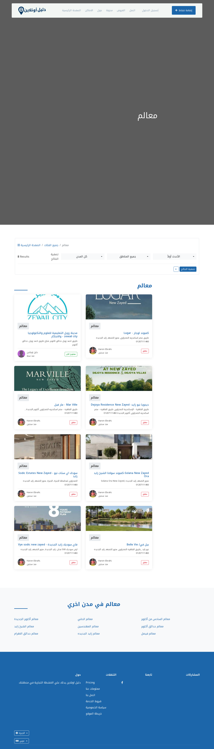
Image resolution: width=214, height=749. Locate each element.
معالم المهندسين (88, 626)
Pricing (90, 682)
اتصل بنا (90, 695)
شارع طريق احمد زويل (39, 341)
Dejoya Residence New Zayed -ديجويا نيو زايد (120, 404)
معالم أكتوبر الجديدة (26, 619)
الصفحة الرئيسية (71, 10)
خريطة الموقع (94, 713)
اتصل (132, 10)
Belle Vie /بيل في (138, 544)
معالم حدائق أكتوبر (152, 626)
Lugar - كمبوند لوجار (136, 333)
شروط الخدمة (93, 701)
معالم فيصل (148, 633)
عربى (22, 741)
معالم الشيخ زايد (24, 626)
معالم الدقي (85, 619)
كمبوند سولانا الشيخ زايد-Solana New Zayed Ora (121, 474)
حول (99, 10)
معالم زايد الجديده (89, 633)
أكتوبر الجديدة (32, 409)
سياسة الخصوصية (96, 707)
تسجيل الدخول (150, 10)
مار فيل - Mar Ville (65, 404)
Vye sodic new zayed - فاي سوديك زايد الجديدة (47, 544)
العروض (121, 10)
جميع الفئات (51, 245)
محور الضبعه (113, 338)
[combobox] (82, 256)
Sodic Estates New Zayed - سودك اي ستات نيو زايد (47, 474)
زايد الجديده (101, 338)
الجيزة (22, 733)
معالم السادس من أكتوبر (155, 619)
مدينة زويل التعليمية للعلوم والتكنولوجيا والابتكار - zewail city (52, 334)
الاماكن (89, 10)
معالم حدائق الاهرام (26, 633)
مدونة (109, 10)
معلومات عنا (93, 688)
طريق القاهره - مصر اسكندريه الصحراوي (58, 409)
